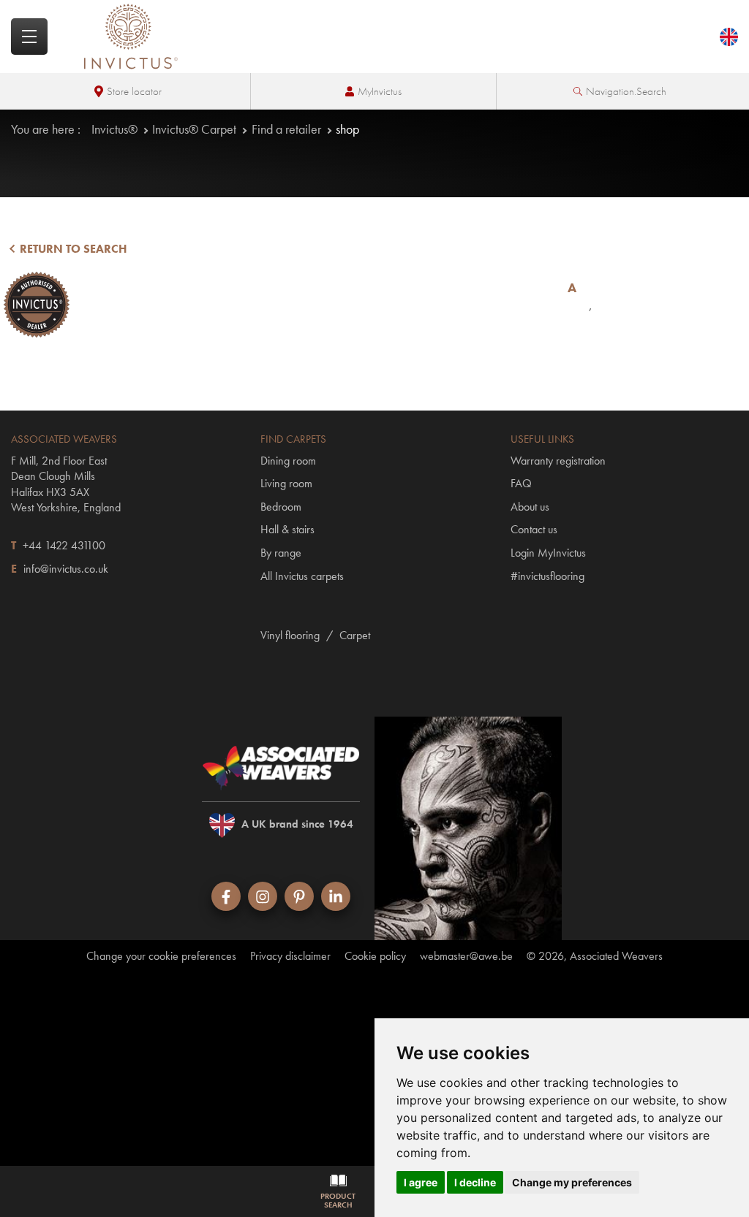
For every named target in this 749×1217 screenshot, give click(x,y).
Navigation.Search (626, 91)
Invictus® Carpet (194, 129)
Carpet (354, 635)
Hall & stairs (287, 529)
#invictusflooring (547, 576)
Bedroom (280, 506)
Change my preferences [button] (572, 1182)
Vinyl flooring (290, 635)
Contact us (534, 529)
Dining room (288, 460)
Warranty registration (558, 460)
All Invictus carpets (302, 576)
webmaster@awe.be (466, 956)
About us (530, 506)
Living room (286, 483)
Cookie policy (375, 956)
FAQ (521, 483)
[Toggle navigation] (29, 36)
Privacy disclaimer (290, 956)
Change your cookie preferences (161, 956)
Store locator (134, 91)
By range (280, 552)
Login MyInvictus (548, 552)
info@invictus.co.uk (65, 568)
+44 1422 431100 (64, 545)
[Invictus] (131, 36)
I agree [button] (420, 1182)
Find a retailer (286, 129)
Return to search (72, 248)
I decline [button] (475, 1182)
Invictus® (114, 129)
